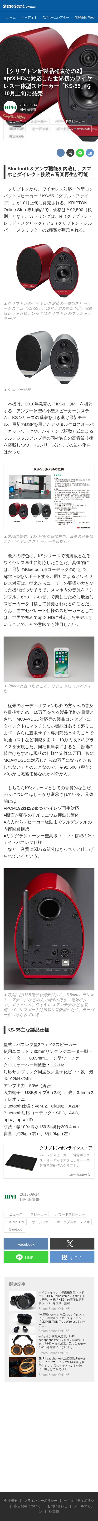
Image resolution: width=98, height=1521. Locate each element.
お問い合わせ (57, 1506)
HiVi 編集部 (28, 109)
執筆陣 (54, 1511)
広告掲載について (27, 1506)
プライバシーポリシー (40, 1500)
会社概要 (10, 1500)
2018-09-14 (28, 105)
